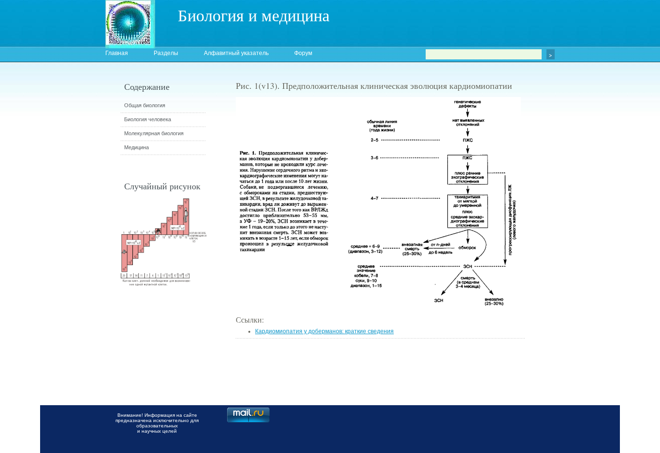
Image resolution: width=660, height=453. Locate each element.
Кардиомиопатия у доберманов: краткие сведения (324, 331)
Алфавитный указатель (236, 53)
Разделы (166, 53)
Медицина (136, 147)
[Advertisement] (578, 253)
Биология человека (147, 119)
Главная (116, 53)
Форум (303, 53)
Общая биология (144, 105)
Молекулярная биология (154, 133)
